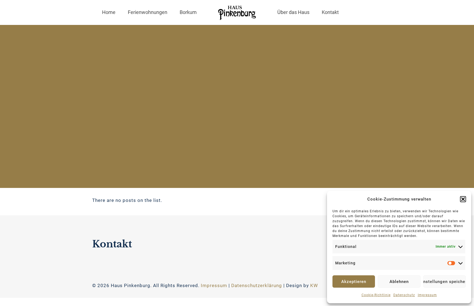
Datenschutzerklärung (256, 285)
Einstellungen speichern (444, 281)
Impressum (427, 295)
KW (314, 285)
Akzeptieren (353, 281)
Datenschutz (404, 295)
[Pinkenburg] (237, 12)
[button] (463, 199)
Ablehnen (399, 281)
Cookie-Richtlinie (376, 295)
